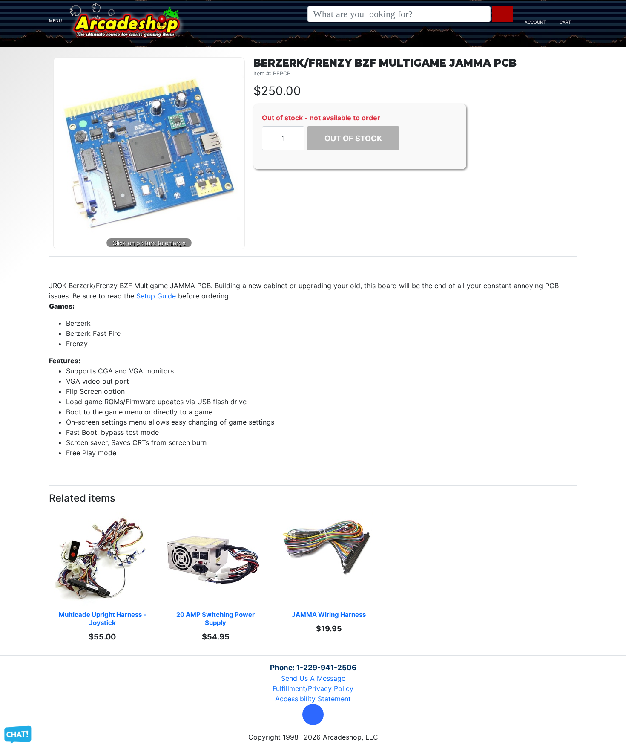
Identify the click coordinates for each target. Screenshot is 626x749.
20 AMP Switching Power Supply (216, 618)
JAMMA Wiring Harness (329, 614)
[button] (313, 714)
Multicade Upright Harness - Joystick (103, 618)
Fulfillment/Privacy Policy (313, 688)
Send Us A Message (313, 678)
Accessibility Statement (313, 698)
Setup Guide (156, 296)
